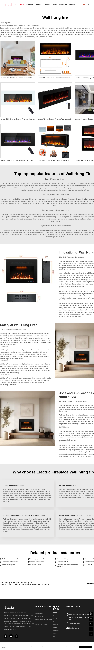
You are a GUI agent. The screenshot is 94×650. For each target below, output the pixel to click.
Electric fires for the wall (64, 562)
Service (47, 4)
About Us (29, 4)
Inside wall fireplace (8, 565)
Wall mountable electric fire (10, 559)
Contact (72, 4)
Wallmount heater (35, 565)
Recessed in (39, 616)
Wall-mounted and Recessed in (43, 621)
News (55, 4)
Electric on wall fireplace (10, 562)
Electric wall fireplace (64, 559)
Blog (54, 636)
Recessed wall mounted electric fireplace (67, 565)
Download (63, 4)
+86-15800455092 (74, 624)
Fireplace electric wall (36, 562)
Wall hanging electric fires (37, 559)
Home (22, 4)
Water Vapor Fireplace (41, 624)
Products (39, 4)
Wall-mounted (39, 613)
